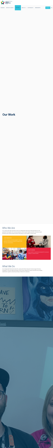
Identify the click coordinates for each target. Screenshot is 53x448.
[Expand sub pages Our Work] (20, 7)
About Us (23, 7)
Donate (48, 7)
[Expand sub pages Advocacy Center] (14, 7)
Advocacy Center (9, 7)
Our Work (17, 7)
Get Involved (30, 7)
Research (3, 7)
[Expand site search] (51, 7)
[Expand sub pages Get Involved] (33, 7)
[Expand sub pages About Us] (26, 7)
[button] (38, 242)
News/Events (37, 7)
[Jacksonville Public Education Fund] (6, 2)
